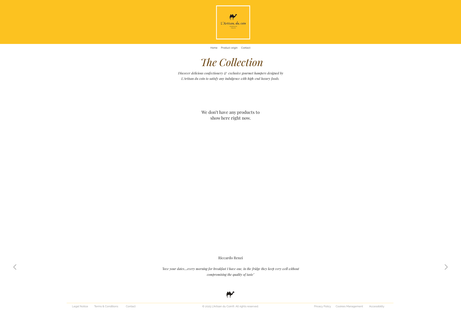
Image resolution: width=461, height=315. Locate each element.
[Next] (446, 267)
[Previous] (15, 267)
